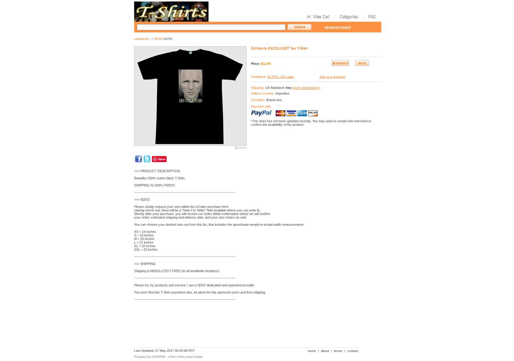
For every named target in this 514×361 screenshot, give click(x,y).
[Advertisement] (242, 326)
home (312, 351)
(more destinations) (306, 88)
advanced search (338, 27)
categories (141, 38)
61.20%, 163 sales (280, 77)
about (325, 351)
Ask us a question (332, 77)
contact (352, 351)
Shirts (158, 38)
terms (338, 351)
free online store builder (186, 356)
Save (161, 159)
